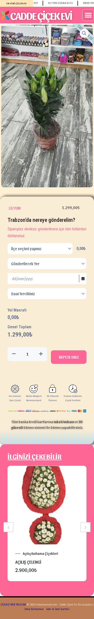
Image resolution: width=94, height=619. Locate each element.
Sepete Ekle (69, 357)
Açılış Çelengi (28, 561)
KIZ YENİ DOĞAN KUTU (55, 3)
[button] (88, 15)
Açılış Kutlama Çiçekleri (40, 553)
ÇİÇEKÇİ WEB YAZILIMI (13, 604)
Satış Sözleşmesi (34, 609)
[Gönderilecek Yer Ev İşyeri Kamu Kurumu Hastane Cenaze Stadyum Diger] (47, 263)
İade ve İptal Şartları (57, 609)
